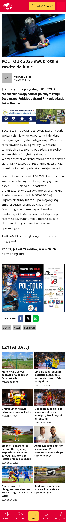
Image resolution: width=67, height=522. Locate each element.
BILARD (6, 327)
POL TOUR (29, 327)
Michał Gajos (22, 77)
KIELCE (17, 327)
